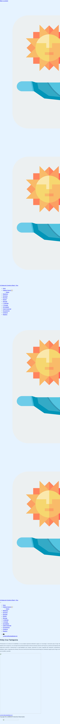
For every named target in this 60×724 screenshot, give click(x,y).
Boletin (5, 299)
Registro (5, 314)
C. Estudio (5, 305)
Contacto (5, 312)
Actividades (6, 307)
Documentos (6, 311)
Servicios (5, 296)
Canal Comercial (7, 309)
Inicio (4, 288)
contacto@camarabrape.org (10, 636)
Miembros (5, 294)
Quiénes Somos (7, 290)
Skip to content (4, 1)
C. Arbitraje (5, 303)
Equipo (7, 292)
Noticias (5, 301)
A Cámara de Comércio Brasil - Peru (9, 285)
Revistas (5, 297)
